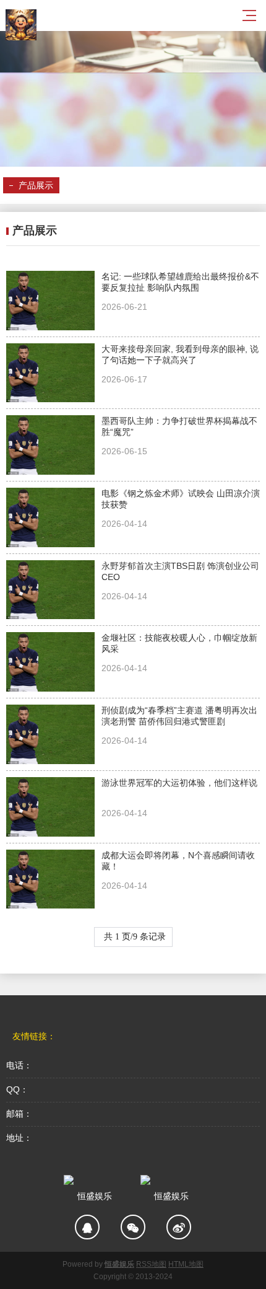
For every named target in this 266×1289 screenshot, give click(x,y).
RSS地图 (151, 1264)
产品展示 (36, 185)
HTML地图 (186, 1264)
